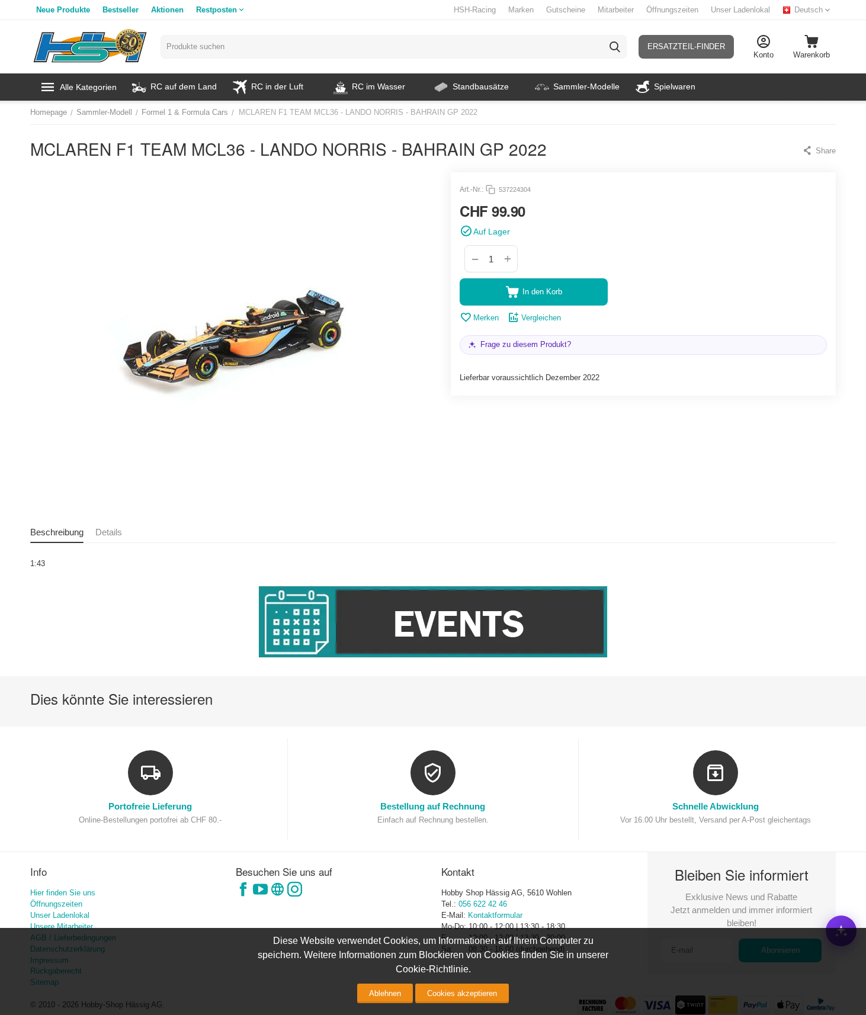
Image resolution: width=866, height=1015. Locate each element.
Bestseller (120, 9)
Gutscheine (565, 9)
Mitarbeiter (616, 9)
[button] (819, 150)
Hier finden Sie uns (62, 892)
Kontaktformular (495, 915)
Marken (521, 9)
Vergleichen (541, 317)
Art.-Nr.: (471, 189)
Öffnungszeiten (672, 9)
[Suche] (615, 46)
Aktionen (167, 9)
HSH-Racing (475, 9)
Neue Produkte (63, 9)
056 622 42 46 (482, 904)
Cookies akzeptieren (462, 993)
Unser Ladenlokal (740, 9)
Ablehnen (385, 993)
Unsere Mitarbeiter (61, 926)
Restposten (216, 9)
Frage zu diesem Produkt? (525, 344)
